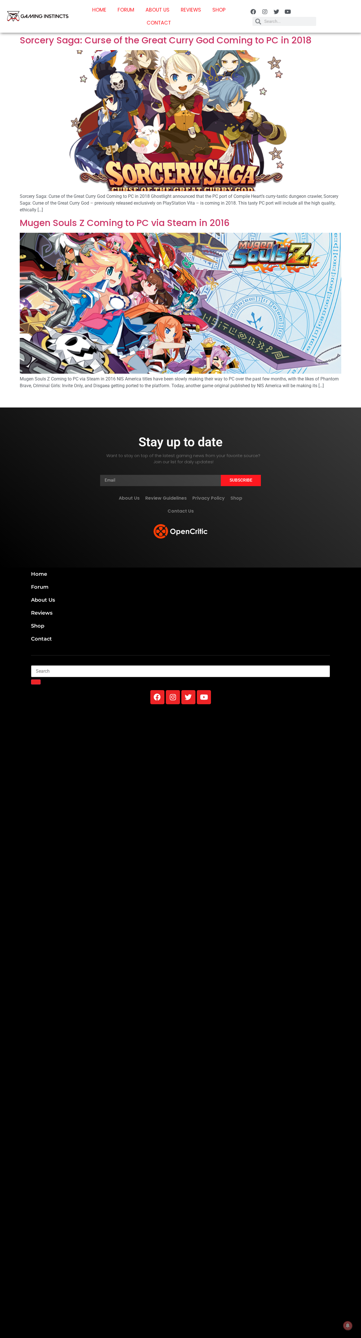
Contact (159, 22)
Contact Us (181, 511)
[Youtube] (288, 12)
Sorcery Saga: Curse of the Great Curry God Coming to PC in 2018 (166, 40)
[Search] (36, 681)
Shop (219, 9)
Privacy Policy (208, 498)
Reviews (191, 9)
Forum (126, 9)
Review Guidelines (166, 498)
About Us (158, 9)
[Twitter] (276, 12)
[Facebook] (253, 12)
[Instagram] (265, 12)
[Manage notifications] (347, 1325)
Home (99, 9)
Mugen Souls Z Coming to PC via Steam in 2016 (125, 222)
